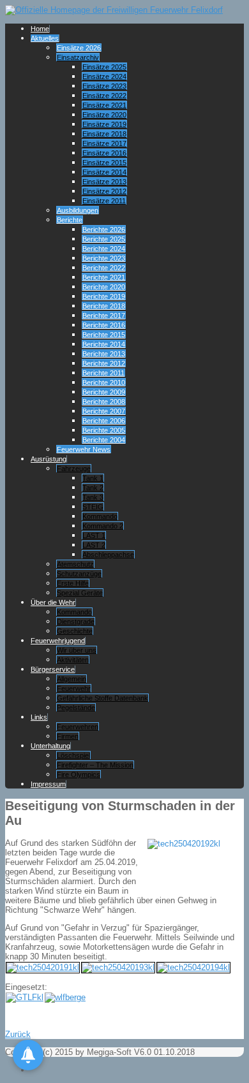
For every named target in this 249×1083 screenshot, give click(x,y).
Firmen (68, 736)
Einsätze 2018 (104, 134)
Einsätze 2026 (79, 48)
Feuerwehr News (83, 449)
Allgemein (71, 679)
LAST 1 (93, 535)
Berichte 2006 (103, 421)
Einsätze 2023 (104, 86)
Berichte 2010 (103, 382)
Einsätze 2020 (104, 115)
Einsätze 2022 (104, 95)
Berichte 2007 (103, 411)
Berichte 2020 (103, 287)
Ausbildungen (77, 210)
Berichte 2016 (103, 325)
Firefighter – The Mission (95, 765)
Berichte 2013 (103, 354)
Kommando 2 (102, 526)
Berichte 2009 (103, 392)
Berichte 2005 (103, 430)
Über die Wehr (53, 602)
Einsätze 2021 (104, 105)
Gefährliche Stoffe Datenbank (102, 698)
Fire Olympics (78, 774)
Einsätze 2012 (104, 191)
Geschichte (75, 631)
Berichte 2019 (103, 296)
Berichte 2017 (103, 315)
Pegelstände (76, 707)
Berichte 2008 (103, 401)
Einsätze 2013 (104, 181)
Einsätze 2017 (104, 143)
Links (39, 717)
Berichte (69, 220)
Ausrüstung (48, 459)
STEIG (92, 507)
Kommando (99, 516)
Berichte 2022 (103, 268)
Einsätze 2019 (104, 124)
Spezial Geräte (80, 593)
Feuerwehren (77, 726)
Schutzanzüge (79, 574)
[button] (28, 1055)
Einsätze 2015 (104, 162)
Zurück (18, 1034)
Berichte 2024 (103, 248)
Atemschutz (75, 564)
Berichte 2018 (103, 306)
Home (40, 29)
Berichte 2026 (103, 229)
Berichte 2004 (103, 440)
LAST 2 (93, 545)
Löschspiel (73, 755)
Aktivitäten (73, 660)
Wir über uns (76, 650)
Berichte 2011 (103, 373)
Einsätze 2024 (104, 76)
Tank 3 (92, 497)
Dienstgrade (75, 621)
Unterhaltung (50, 746)
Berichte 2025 (103, 239)
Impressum (48, 784)
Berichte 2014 (103, 344)
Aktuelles (45, 38)
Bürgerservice (53, 669)
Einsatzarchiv (78, 57)
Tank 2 (92, 487)
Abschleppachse (108, 554)
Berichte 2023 (103, 258)
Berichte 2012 (103, 363)
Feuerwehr (74, 688)
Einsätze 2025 (104, 67)
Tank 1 (92, 478)
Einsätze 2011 (104, 201)
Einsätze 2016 (104, 153)
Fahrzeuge (74, 468)
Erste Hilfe (73, 583)
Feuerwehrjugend (58, 640)
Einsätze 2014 (104, 172)
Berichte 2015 (103, 334)
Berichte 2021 (103, 277)
